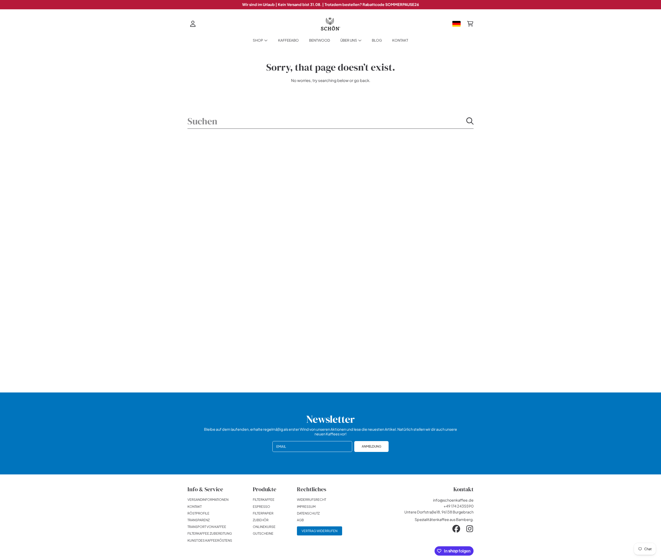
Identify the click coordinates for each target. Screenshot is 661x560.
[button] (470, 23)
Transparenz (198, 520)
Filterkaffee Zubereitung (209, 533)
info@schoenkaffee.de (453, 500)
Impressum (306, 506)
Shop (258, 40)
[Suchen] (470, 121)
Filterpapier (263, 513)
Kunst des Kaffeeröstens (209, 540)
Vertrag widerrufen (319, 531)
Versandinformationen (208, 499)
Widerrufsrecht (311, 499)
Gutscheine (263, 533)
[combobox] (330, 121)
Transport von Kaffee (206, 527)
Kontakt (194, 506)
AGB (300, 520)
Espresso (261, 506)
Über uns (349, 40)
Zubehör (261, 520)
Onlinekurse (264, 527)
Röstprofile (198, 513)
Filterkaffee (263, 499)
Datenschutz (308, 513)
